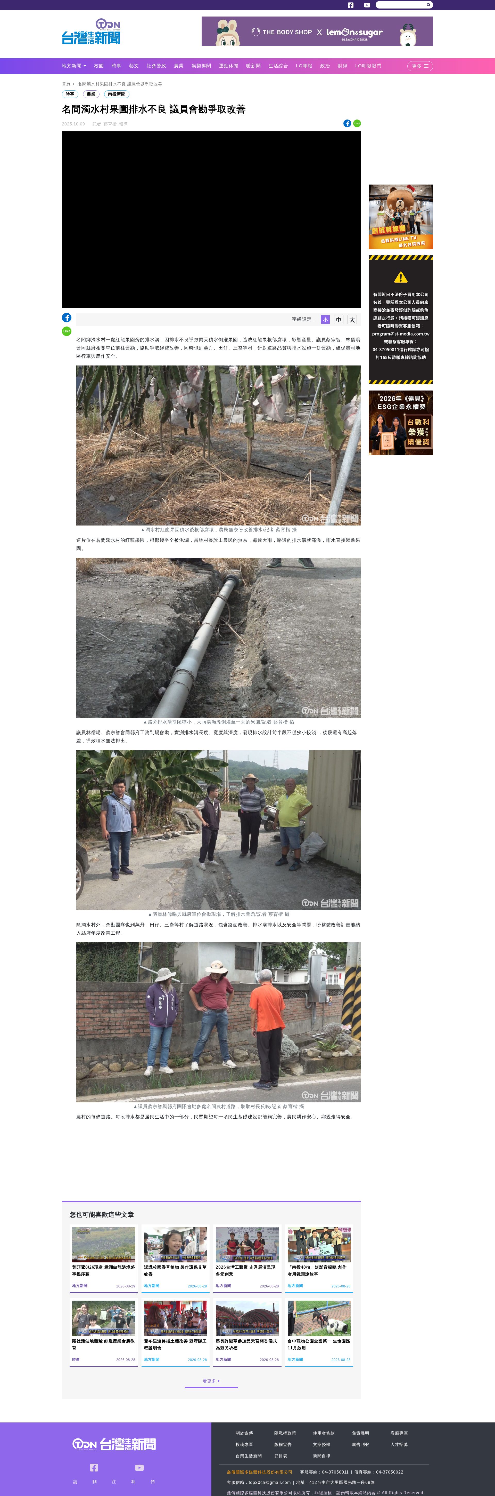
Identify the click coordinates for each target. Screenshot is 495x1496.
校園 (99, 65)
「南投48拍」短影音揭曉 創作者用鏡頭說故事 (317, 1270)
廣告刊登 (360, 1444)
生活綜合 (278, 65)
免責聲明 (360, 1433)
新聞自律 (322, 1456)
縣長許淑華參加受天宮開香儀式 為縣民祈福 (246, 1344)
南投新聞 (117, 94)
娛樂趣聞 (201, 65)
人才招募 (399, 1444)
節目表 (280, 1456)
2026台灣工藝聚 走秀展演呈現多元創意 (246, 1270)
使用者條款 (324, 1433)
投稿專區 (244, 1444)
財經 (343, 65)
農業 (179, 65)
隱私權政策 (285, 1433)
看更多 (209, 1381)
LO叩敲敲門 (368, 65)
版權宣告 (283, 1444)
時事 (116, 65)
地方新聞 (71, 65)
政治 (325, 65)
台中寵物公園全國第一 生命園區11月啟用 (319, 1344)
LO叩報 (304, 65)
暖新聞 (253, 65)
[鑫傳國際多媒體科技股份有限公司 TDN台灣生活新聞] (95, 31)
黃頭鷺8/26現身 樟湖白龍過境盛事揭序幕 (103, 1270)
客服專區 (399, 1433)
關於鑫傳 (244, 1433)
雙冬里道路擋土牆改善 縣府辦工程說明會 (175, 1344)
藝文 (134, 65)
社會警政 (156, 65)
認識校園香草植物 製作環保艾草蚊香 (175, 1270)
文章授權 (322, 1444)
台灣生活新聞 (249, 1456)
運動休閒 (228, 65)
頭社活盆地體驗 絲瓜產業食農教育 (103, 1344)
